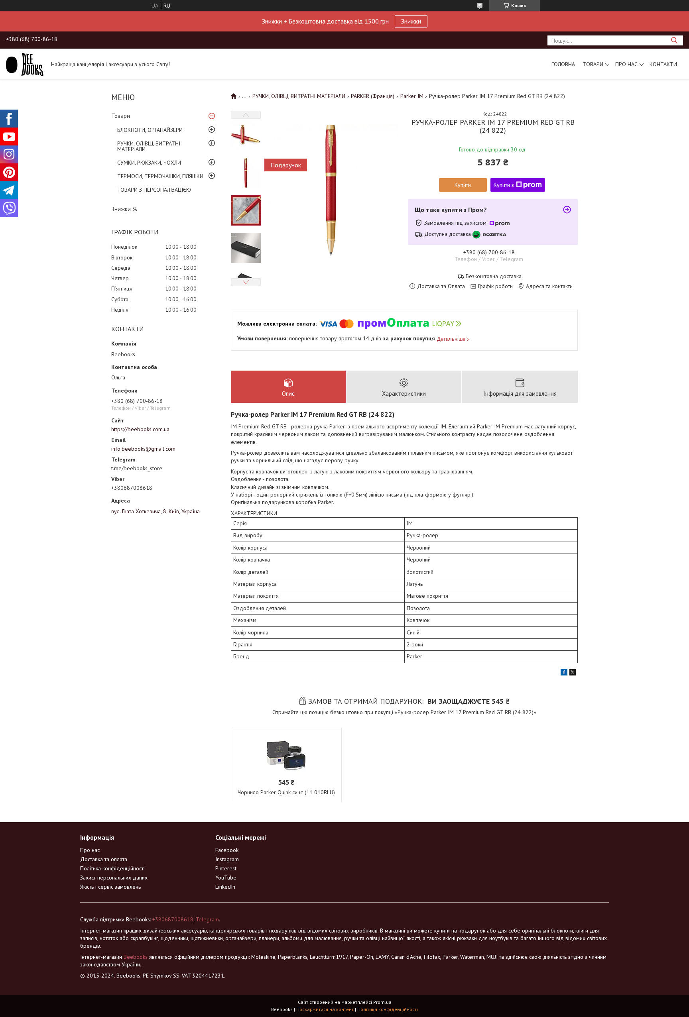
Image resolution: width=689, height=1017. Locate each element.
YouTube (225, 877)
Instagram (227, 859)
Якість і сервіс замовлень (110, 886)
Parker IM (411, 96)
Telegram (207, 919)
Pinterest (225, 868)
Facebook (226, 850)
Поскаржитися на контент (325, 1009)
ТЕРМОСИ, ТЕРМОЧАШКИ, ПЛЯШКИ (160, 176)
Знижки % (124, 209)
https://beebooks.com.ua (140, 429)
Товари (593, 64)
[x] (572, 673)
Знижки (411, 21)
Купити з (504, 184)
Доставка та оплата (103, 859)
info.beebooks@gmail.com (143, 448)
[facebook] (564, 673)
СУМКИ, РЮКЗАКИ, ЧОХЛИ (149, 162)
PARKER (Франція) (372, 96)
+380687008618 (172, 919)
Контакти (663, 64)
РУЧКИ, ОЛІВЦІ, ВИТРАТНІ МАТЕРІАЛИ (148, 146)
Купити (463, 184)
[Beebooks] (24, 63)
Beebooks (136, 956)
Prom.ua (382, 1002)
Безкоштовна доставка (494, 276)
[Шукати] (674, 40)
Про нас (626, 64)
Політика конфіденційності (112, 868)
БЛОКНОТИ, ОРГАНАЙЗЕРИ (150, 130)
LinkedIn (225, 886)
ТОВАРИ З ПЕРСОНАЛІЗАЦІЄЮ (154, 189)
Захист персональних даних (114, 877)
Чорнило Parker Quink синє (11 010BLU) (286, 792)
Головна (563, 64)
